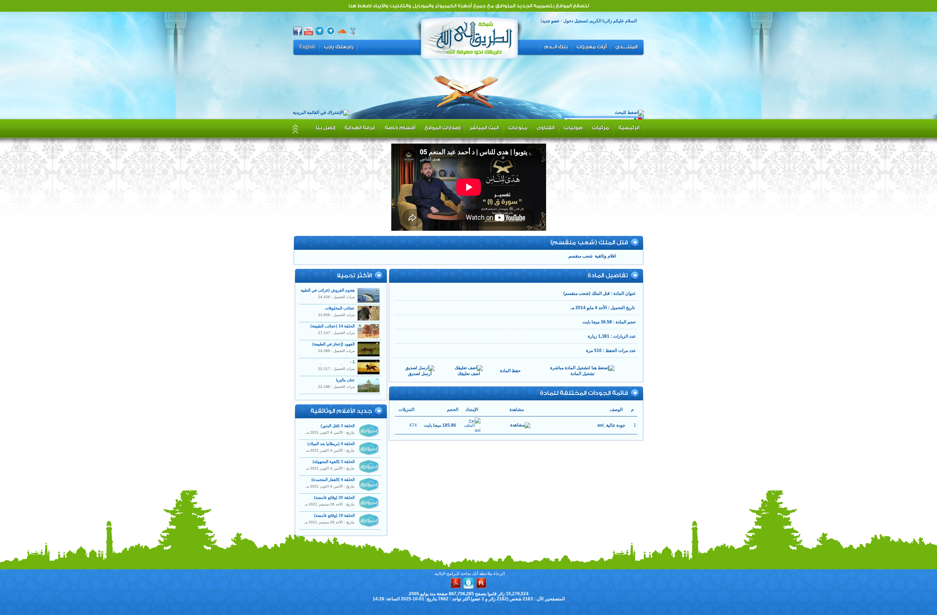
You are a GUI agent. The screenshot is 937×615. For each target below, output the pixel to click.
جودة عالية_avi (611, 425)
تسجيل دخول (575, 20)
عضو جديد (551, 20)
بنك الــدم (556, 46)
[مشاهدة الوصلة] (520, 425)
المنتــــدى (626, 46)
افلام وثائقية (605, 256)
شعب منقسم (580, 256)
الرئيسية (628, 127)
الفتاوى (546, 127)
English (307, 46)
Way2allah (470, 37)
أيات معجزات (591, 46)
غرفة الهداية (360, 127)
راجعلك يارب (338, 46)
